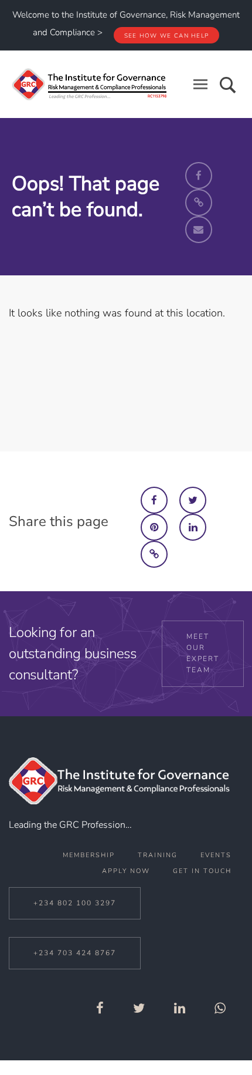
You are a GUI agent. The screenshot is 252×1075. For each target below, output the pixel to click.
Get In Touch (202, 871)
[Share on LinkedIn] (192, 527)
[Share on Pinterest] (154, 527)
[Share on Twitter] (192, 500)
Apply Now (126, 871)
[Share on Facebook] (154, 500)
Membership (89, 855)
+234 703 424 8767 (74, 953)
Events (215, 855)
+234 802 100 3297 (74, 903)
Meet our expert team (202, 653)
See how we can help (166, 36)
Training (158, 855)
